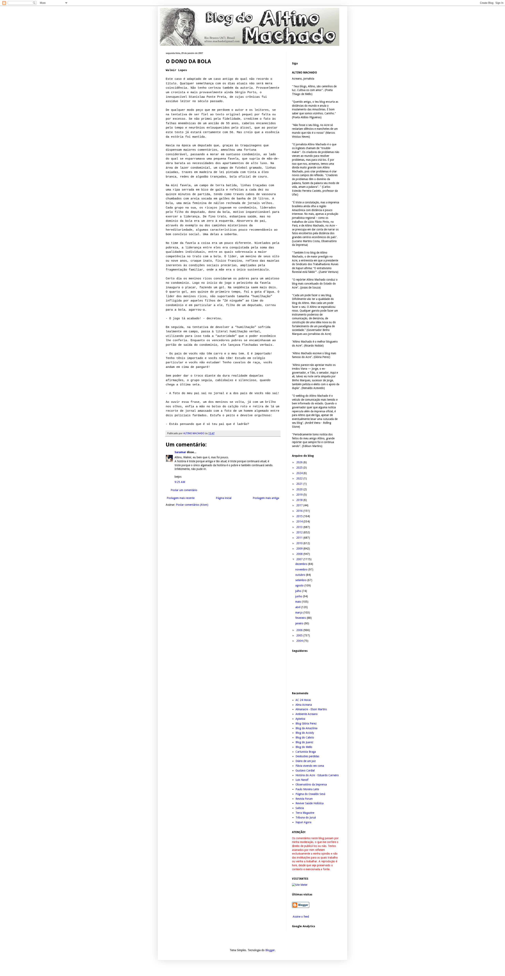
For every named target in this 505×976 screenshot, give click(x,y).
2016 (299, 510)
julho (298, 591)
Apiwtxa (300, 718)
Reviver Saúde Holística (310, 803)
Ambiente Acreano (307, 714)
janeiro (299, 623)
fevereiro (301, 617)
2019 (299, 494)
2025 (299, 467)
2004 (299, 640)
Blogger (270, 950)
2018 (299, 500)
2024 (299, 473)
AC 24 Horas (303, 700)
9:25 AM (180, 482)
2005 (299, 635)
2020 (299, 489)
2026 (299, 462)
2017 (299, 505)
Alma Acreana (304, 704)
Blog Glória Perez (306, 723)
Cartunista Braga (306, 751)
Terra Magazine (305, 812)
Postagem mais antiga (266, 498)
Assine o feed (300, 916)
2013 (299, 527)
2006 (299, 630)
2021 (299, 483)
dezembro (301, 563)
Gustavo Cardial (305, 770)
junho (299, 596)
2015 (299, 516)
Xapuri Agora (303, 822)
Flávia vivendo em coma (310, 765)
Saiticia (300, 808)
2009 (299, 548)
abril (298, 607)
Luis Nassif (302, 779)
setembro (301, 580)
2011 (299, 537)
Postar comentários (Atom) (192, 504)
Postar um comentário (184, 490)
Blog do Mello (304, 747)
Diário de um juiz (306, 761)
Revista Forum (304, 798)
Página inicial (223, 498)
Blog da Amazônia (306, 728)
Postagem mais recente (181, 498)
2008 (299, 553)
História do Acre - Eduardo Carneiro (317, 775)
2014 (299, 521)
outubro (300, 574)
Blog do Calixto (305, 737)
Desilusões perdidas (307, 756)
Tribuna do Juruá (306, 817)
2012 (299, 532)
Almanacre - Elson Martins (311, 709)
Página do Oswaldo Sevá (310, 794)
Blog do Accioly (305, 732)
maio (298, 601)
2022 (299, 478)
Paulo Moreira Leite (307, 789)
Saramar (180, 452)
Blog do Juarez (304, 742)
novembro (301, 569)
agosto (299, 585)
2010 (299, 543)
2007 (299, 559)
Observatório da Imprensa (311, 784)
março (299, 612)
